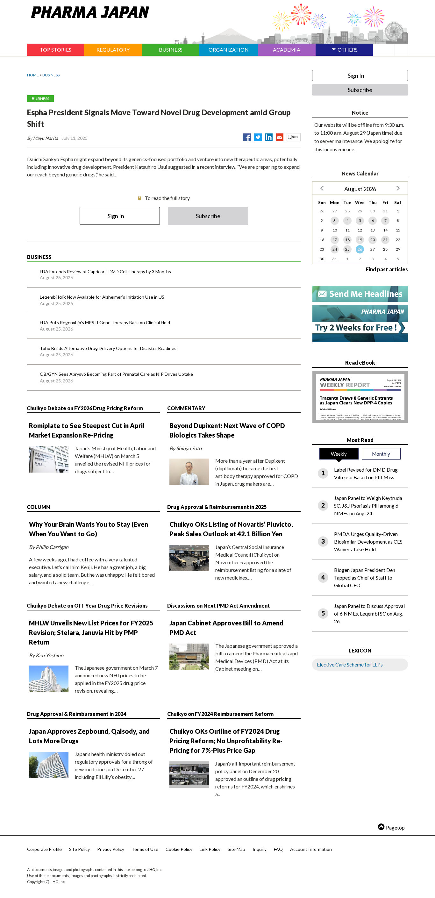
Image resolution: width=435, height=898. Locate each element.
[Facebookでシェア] (247, 136)
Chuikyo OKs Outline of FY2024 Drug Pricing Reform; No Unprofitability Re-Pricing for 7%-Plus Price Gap (225, 740)
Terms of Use (145, 849)
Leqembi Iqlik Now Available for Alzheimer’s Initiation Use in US (102, 297)
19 (360, 239)
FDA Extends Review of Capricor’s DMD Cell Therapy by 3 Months (105, 271)
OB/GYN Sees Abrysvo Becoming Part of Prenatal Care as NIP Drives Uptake (116, 374)
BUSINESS (51, 75)
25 (347, 249)
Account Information (311, 849)
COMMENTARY (186, 408)
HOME (33, 75)
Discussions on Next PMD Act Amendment (218, 605)
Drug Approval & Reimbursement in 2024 (76, 714)
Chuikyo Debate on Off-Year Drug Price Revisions (87, 605)
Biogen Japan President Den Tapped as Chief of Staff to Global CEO (364, 577)
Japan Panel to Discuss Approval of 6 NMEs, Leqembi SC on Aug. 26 (369, 613)
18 (347, 239)
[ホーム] (88, 11)
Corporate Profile (44, 849)
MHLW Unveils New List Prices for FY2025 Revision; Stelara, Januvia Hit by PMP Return (91, 632)
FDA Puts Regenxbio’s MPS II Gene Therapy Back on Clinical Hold (105, 322)
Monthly (381, 454)
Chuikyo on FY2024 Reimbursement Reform (220, 714)
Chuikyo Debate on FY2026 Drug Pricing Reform (85, 408)
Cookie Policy (179, 849)
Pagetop (395, 827)
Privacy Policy (110, 849)
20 (372, 239)
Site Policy (79, 849)
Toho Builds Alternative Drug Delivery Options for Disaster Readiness (109, 348)
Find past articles (387, 269)
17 (334, 239)
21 (385, 239)
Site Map (236, 849)
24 (334, 249)
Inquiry (260, 849)
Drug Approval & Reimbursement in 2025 (217, 507)
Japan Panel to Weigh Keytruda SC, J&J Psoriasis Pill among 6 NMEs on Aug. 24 (368, 505)
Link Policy (210, 849)
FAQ (278, 849)
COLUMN (38, 507)
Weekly (339, 454)
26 (360, 249)
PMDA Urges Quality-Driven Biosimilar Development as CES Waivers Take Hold (368, 541)
